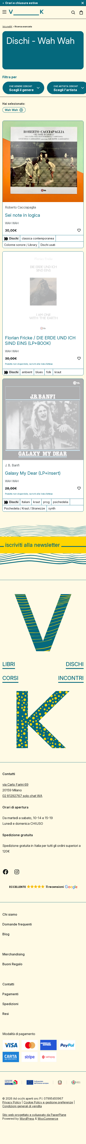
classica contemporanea (38, 238)
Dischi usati (48, 244)
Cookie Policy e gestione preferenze (48, 1102)
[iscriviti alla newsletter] (43, 545)
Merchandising (13, 954)
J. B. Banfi (12, 465)
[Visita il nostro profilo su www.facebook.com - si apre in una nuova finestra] (5, 872)
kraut (58, 372)
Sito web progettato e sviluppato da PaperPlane (34, 1114)
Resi (5, 1014)
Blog (5, 934)
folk (48, 372)
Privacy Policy (11, 1102)
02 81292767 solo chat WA (22, 796)
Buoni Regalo (12, 964)
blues (39, 372)
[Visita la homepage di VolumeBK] (26, 12)
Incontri (71, 678)
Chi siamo (9, 914)
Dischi (75, 664)
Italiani (26, 502)
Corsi (10, 678)
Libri (8, 664)
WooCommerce (48, 1118)
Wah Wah (11, 110)
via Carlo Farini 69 (15, 785)
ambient (27, 372)
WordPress (27, 1118)
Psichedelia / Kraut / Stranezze (24, 508)
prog (46, 502)
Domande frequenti (17, 924)
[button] (79, 230)
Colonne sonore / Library (20, 244)
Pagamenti (10, 994)
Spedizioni (10, 1004)
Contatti (8, 984)
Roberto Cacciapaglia (20, 207)
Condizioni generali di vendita (22, 1106)
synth (51, 508)
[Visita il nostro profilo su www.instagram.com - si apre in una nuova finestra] (17, 872)
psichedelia (60, 502)
